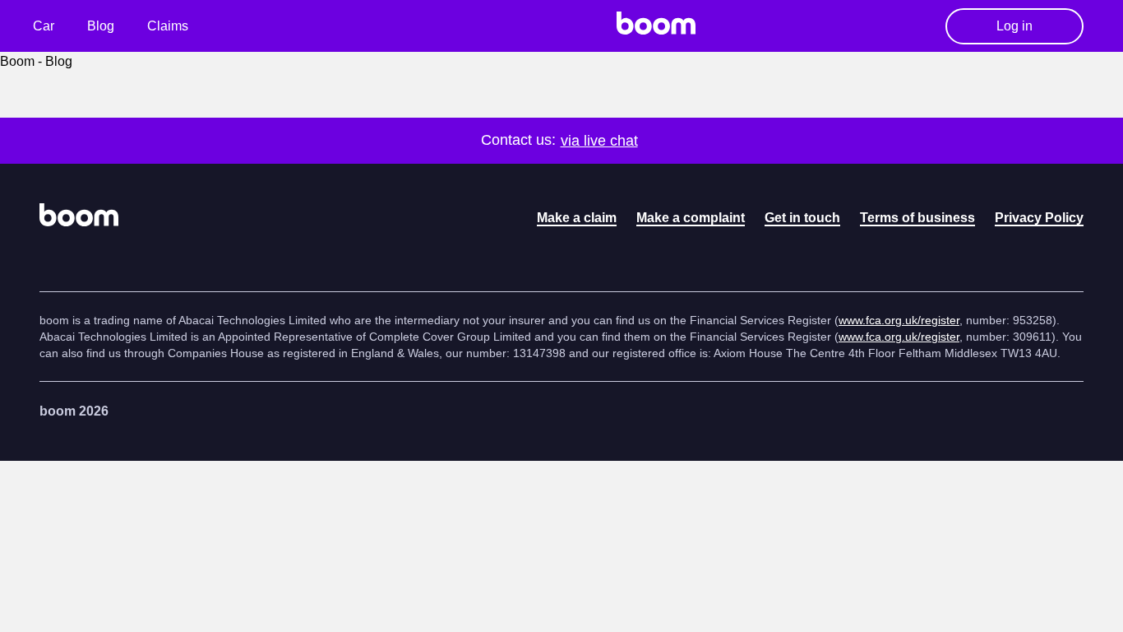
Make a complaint (690, 218)
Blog (100, 26)
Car (43, 26)
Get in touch (802, 218)
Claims (167, 26)
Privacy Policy (1039, 218)
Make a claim (577, 218)
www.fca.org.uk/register (899, 320)
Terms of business (917, 218)
